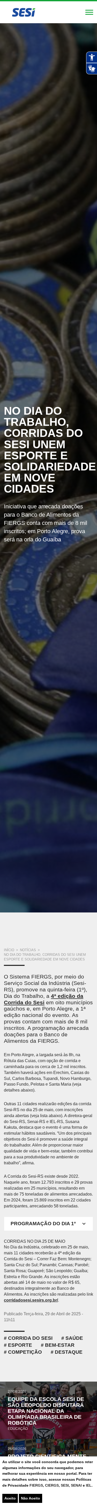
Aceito (10, 1498)
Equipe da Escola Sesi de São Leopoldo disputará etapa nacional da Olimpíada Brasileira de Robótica (46, 1411)
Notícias (28, 950)
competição (25, 1352)
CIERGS (52, 1485)
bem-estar (59, 1345)
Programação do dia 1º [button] (43, 1223)
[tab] (48, 1223)
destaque (69, 1352)
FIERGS (36, 1485)
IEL (89, 1485)
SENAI (77, 1485)
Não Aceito (30, 1498)
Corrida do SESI (30, 1338)
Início (9, 950)
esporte (20, 1345)
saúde (74, 1338)
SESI (65, 1485)
